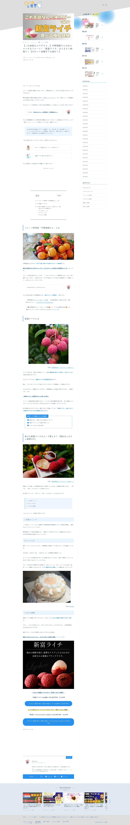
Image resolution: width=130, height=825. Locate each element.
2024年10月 (85, 105)
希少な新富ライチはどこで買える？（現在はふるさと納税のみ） (50, 207)
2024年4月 (85, 123)
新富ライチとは (43, 203)
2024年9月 (85, 108)
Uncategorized (87, 187)
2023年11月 (85, 142)
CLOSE (59, 195)
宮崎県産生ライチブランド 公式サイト (63, 367)
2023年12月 (85, 139)
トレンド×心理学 (44, 42)
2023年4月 (85, 169)
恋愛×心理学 (86, 202)
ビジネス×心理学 (87, 199)
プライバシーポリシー (28, 821)
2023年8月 (85, 154)
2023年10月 (85, 146)
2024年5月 (85, 120)
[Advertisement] (48, 71)
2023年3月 (85, 172)
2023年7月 (85, 157)
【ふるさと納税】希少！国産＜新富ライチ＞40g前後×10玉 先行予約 (48, 703)
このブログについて (88, 191)
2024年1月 (85, 135)
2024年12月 (85, 97)
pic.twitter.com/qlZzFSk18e (45, 302)
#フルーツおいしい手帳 (41, 300)
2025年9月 (85, 86)
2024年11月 (85, 101)
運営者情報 (38, 821)
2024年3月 (85, 127)
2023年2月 (85, 176)
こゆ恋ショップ (44, 211)
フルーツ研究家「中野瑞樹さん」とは (49, 200)
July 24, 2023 (55, 309)
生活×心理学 (86, 206)
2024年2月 (85, 131)
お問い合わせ (38, 822)
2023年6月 (85, 161)
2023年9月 (85, 150)
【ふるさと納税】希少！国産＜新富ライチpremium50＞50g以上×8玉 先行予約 (48, 722)
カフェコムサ (43, 213)
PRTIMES (71, 606)
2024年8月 (85, 112)
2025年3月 (85, 93)
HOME (24, 817)
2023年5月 (85, 165)
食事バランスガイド (49, 98)
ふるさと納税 (43, 215)
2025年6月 (85, 89)
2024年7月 (85, 116)
